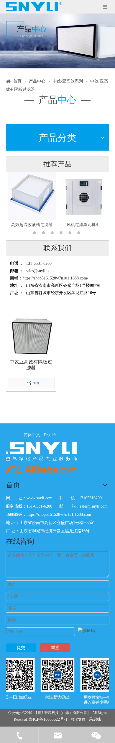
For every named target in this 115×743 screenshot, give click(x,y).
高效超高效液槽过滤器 (20, 225)
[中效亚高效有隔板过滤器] (31, 332)
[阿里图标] (41, 469)
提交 (21, 648)
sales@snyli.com (40, 271)
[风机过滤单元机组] (72, 196)
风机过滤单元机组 (71, 225)
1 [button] (35, 233)
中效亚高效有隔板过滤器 (31, 364)
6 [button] (80, 233)
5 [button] (71, 233)
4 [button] (62, 233)
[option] (72, 200)
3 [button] (53, 233)
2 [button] (44, 233)
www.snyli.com (39, 498)
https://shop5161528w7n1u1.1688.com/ (55, 278)
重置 (55, 648)
